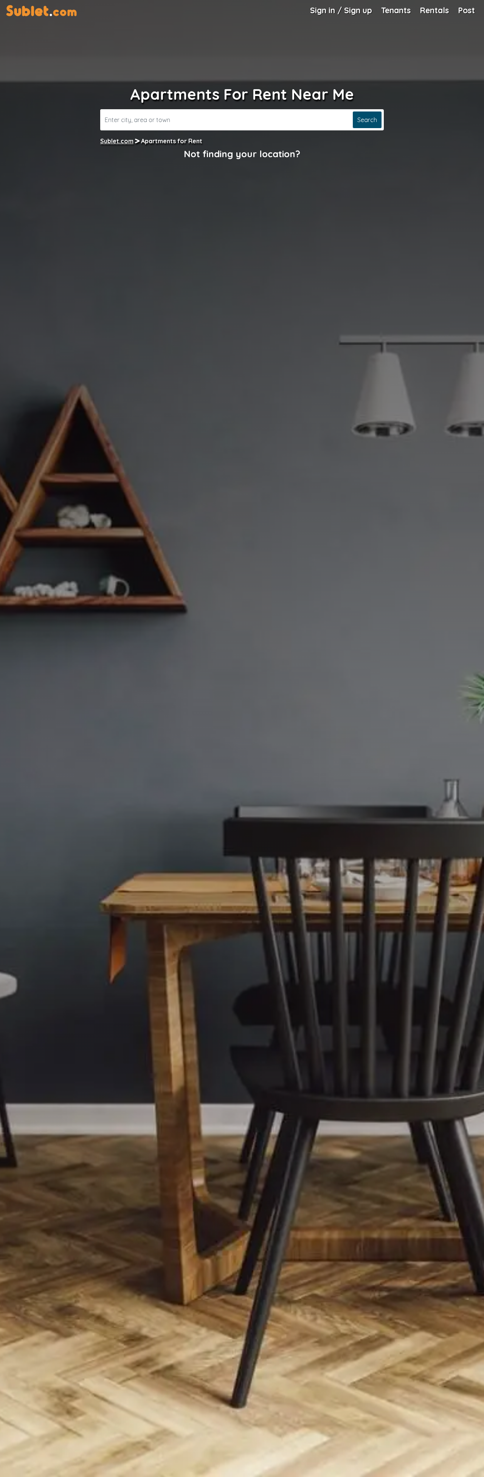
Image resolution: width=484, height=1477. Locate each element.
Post (466, 10)
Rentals (434, 10)
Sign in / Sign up (341, 10)
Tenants (396, 10)
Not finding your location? (242, 153)
